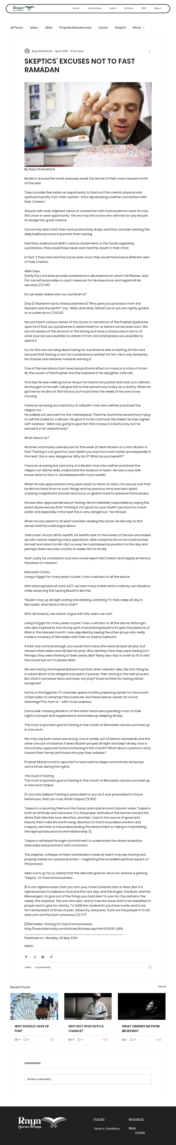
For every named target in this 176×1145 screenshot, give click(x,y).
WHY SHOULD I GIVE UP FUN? (32, 1028)
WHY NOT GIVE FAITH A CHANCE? (86, 1028)
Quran (103, 27)
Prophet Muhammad (75, 27)
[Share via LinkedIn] (43, 956)
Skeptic (120, 27)
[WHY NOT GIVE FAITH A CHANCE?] (88, 1006)
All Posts (16, 27)
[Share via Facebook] (26, 956)
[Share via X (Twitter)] (34, 956)
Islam (34, 27)
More (137, 27)
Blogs (132, 1128)
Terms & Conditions (107, 1129)
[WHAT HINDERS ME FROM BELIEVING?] (142, 1006)
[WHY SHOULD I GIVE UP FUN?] (34, 1006)
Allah (49, 27)
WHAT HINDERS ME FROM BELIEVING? (141, 1028)
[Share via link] (51, 956)
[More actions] (149, 51)
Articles (140, 1133)
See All (162, 986)
